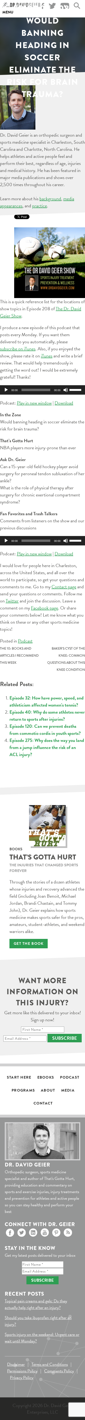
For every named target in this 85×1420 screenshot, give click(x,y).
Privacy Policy (21, 1377)
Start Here (19, 1077)
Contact (43, 1103)
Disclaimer (16, 1364)
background (50, 198)
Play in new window (34, 402)
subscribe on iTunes (17, 348)
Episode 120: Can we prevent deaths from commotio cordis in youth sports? (45, 730)
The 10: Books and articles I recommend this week (19, 655)
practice (39, 205)
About (48, 1090)
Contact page (63, 586)
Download (64, 402)
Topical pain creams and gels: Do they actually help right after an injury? (36, 1304)
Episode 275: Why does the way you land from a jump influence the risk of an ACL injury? (46, 747)
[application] (42, 390)
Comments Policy (59, 1371)
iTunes (46, 355)
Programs (23, 1090)
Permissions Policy (22, 1371)
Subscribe (64, 1038)
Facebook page (44, 607)
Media (68, 1090)
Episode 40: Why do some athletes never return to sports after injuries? (47, 715)
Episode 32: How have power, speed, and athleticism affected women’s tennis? (46, 701)
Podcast (25, 640)
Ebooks (45, 1077)
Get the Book (28, 943)
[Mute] (65, 390)
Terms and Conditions (49, 1364)
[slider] (76, 389)
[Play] (6, 390)
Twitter (12, 600)
